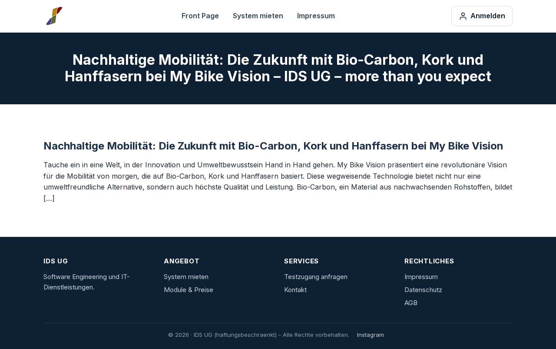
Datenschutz (423, 290)
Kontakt (295, 290)
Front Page (200, 15)
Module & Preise (188, 290)
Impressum (316, 15)
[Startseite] (54, 16)
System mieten (258, 15)
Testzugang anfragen (316, 277)
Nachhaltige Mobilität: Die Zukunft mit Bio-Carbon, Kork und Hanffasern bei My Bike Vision (273, 146)
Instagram (370, 334)
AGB (410, 303)
